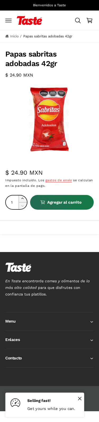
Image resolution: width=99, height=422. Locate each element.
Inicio (14, 36)
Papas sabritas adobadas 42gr (47, 36)
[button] (8, 20)
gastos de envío (58, 180)
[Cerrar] (79, 398)
